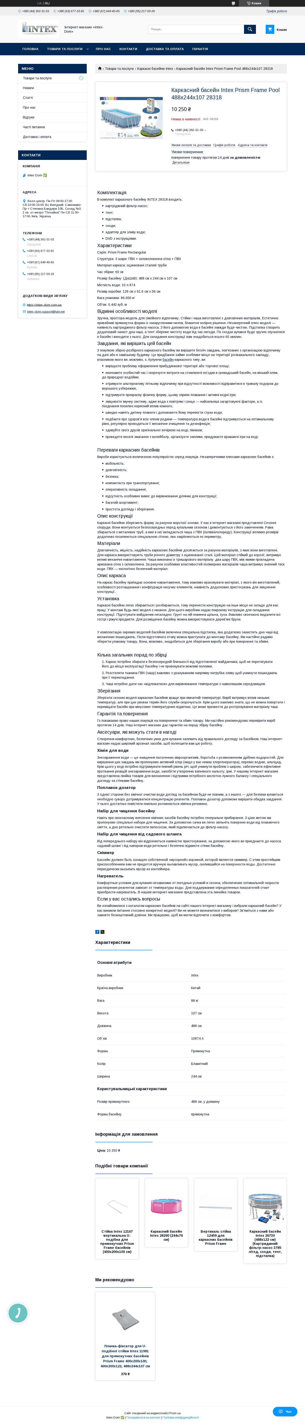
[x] (102, 933)
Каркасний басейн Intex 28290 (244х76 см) (167, 1235)
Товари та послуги (64, 49)
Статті (28, 98)
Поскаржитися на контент (143, 1417)
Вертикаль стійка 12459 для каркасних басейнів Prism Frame (216, 1238)
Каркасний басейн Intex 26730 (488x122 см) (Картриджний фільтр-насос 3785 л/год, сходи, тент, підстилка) (266, 1244)
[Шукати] (250, 29)
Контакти (128, 49)
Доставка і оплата (37, 137)
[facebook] (97, 933)
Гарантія (200, 49)
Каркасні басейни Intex (155, 69)
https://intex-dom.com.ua (44, 304)
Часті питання (34, 127)
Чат (289, 1412)
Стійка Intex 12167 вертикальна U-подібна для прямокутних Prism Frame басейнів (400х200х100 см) (117, 1242)
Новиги (28, 88)
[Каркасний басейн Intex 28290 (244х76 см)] (166, 1202)
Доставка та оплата (165, 49)
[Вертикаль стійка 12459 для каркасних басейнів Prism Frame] (215, 1202)
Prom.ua (175, 1413)
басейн (168, 359)
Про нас (103, 49)
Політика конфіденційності (181, 1417)
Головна (30, 49)
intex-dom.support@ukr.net (46, 311)
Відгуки (28, 117)
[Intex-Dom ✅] (38, 37)
